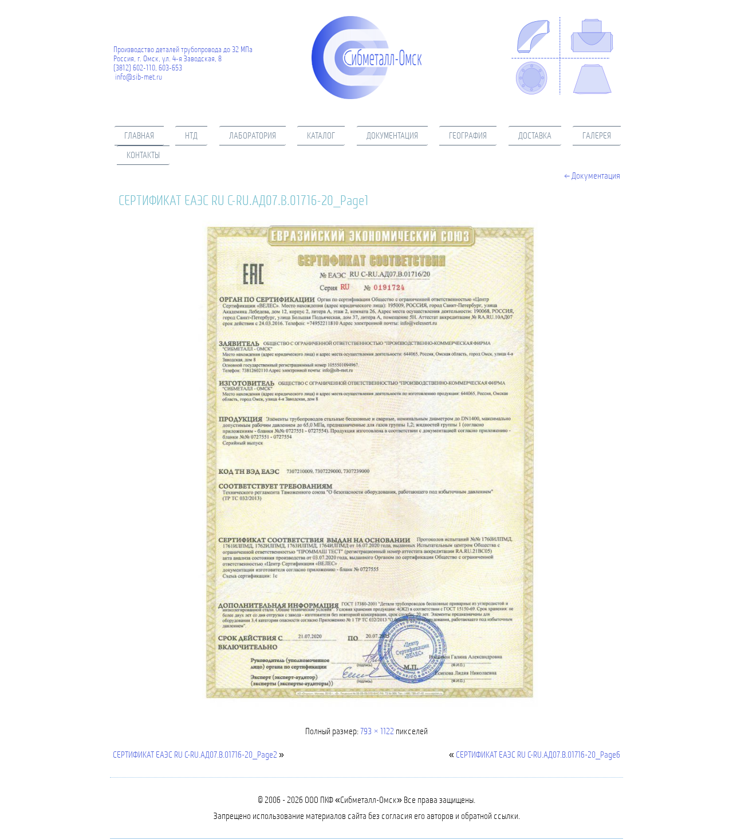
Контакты (143, 154)
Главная (139, 135)
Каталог (321, 135)
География (468, 135)
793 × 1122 (377, 731)
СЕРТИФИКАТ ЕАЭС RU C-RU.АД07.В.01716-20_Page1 (244, 200)
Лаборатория (252, 135)
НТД (191, 135)
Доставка (534, 135)
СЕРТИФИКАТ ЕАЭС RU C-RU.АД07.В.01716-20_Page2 (195, 754)
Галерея (596, 135)
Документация (392, 135)
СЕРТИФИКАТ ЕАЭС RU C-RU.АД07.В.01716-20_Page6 (538, 754)
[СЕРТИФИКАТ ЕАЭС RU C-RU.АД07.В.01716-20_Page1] (366, 707)
